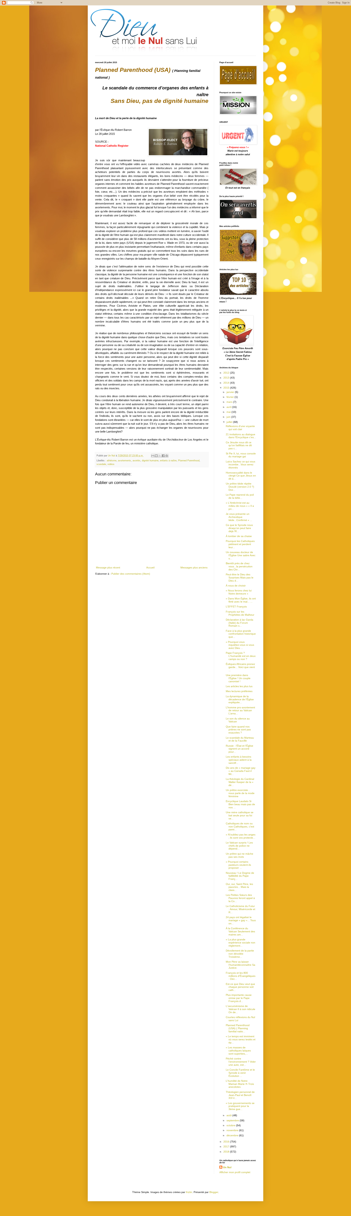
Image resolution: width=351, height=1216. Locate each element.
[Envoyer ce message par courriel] (153, 456)
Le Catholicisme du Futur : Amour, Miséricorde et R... (240, 909)
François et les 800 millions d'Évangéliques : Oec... (240, 975)
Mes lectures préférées (239, 691)
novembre (233, 1130)
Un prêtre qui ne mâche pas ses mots (239, 855)
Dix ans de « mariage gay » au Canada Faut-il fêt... (240, 770)
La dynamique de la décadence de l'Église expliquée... (240, 699)
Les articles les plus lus (239, 686)
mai (229, 411)
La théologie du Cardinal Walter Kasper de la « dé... (240, 782)
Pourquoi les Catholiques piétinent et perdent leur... (240, 544)
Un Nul (227, 1167)
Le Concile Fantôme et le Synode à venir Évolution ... (240, 1072)
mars (230, 401)
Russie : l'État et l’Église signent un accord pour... (239, 748)
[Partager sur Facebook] (163, 456)
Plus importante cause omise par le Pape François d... (239, 998)
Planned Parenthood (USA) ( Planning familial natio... (238, 1028)
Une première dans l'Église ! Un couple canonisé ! (238, 678)
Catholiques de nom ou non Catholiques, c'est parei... (240, 826)
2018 (226, 1151)
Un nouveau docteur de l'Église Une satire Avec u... (240, 555)
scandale (101, 464)
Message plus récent (108, 567)
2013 (226, 377)
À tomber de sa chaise (239, 536)
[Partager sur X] (160, 456)
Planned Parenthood (188, 460)
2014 (226, 382)
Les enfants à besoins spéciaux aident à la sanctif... (239, 759)
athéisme (111, 460)
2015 (226, 387)
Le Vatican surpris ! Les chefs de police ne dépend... (239, 845)
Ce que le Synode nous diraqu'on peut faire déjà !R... (239, 528)
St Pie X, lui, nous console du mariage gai (241, 455)
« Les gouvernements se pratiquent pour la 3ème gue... (240, 1106)
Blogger (213, 1192)
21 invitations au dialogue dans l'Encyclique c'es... (241, 436)
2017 (226, 1146)
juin (229, 416)
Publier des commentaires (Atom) (130, 573)
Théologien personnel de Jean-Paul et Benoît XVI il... (240, 1095)
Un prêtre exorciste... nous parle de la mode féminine (240, 793)
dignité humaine (150, 460)
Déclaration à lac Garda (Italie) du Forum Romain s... (239, 622)
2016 (226, 1141)
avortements (124, 460)
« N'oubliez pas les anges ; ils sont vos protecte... (240, 836)
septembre (233, 1120)
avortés (136, 460)
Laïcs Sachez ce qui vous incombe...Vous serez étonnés (240, 464)
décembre (233, 1135)
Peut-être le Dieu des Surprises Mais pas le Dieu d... (239, 577)
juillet (230, 421)
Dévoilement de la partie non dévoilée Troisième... (240, 953)
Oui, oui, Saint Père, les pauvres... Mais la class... (239, 887)
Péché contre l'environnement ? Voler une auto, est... (241, 1061)
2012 (226, 372)
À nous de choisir (236, 585)
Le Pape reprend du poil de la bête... (240, 496)
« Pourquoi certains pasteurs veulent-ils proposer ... (238, 864)
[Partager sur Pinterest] (167, 456)
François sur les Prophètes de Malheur (240, 613)
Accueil (150, 567)
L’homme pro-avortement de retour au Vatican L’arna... (240, 710)
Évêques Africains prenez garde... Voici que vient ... (240, 667)
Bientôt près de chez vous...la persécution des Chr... (239, 566)
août (229, 1115)
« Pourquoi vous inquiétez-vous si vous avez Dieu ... (240, 645)
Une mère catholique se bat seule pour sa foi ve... (239, 815)
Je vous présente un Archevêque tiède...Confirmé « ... (239, 517)
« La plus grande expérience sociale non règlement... (240, 942)
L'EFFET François (236, 606)
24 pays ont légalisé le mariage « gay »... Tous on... (241, 920)
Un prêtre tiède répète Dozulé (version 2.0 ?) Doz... (240, 486)
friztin (189, 1192)
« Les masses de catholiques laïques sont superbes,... (238, 1050)
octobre (231, 1125)
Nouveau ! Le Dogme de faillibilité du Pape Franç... (240, 876)
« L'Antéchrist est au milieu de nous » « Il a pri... (240, 505)
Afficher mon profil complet (234, 1172)
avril (229, 407)
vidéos (110, 464)
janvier (231, 392)
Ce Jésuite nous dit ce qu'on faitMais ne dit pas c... (239, 445)
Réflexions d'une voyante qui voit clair (240, 428)
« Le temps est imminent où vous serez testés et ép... (240, 1039)
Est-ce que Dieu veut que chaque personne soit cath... (240, 987)
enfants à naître (168, 460)
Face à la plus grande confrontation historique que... (241, 633)
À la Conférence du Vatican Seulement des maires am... (240, 931)
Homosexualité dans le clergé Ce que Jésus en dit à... (241, 475)
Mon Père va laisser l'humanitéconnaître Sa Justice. (240, 964)
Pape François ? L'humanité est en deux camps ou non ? (241, 656)
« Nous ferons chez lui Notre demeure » (239, 592)
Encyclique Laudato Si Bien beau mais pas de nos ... (240, 804)
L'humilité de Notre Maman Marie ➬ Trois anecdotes (240, 1083)
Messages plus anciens (193, 567)
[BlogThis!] (156, 456)
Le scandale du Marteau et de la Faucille (240, 739)
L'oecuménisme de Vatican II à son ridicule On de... (240, 1009)
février (231, 396)
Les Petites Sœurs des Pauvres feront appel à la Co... (240, 898)
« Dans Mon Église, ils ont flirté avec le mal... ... (241, 600)
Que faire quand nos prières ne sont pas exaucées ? (238, 729)
